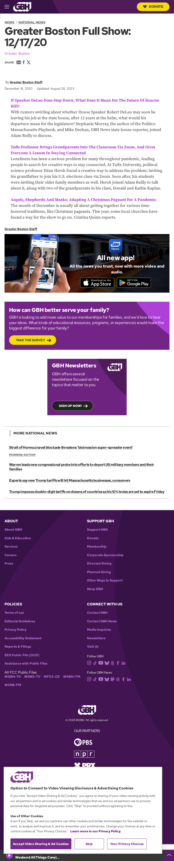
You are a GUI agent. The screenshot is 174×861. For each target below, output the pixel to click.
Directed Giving (99, 563)
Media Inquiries (99, 630)
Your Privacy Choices (127, 844)
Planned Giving (99, 572)
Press (9, 563)
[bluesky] (107, 662)
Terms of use (14, 613)
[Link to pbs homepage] (83, 742)
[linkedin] (123, 662)
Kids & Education (18, 538)
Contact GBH (97, 613)
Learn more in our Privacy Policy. (95, 831)
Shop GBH (95, 589)
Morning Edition (22, 455)
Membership (96, 546)
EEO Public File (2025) (22, 655)
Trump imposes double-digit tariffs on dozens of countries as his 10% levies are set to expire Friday (86, 491)
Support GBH (97, 530)
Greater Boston (17, 53)
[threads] (112, 662)
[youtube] (101, 662)
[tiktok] (95, 662)
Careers (11, 555)
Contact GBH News (102, 621)
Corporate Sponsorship (105, 555)
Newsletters (96, 638)
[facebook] (118, 662)
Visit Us (93, 647)
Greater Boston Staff (26, 82)
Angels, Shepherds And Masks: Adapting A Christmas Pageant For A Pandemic (83, 199)
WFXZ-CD (52, 677)
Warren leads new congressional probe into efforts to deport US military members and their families (81, 466)
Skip (89, 844)
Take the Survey (30, 340)
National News (31, 22)
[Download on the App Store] (97, 283)
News (9, 22)
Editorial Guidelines (20, 621)
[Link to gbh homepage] (22, 6)
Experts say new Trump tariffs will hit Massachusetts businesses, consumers (69, 480)
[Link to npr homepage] (84, 753)
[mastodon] (112, 679)
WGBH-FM (71, 677)
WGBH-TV (13, 677)
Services (11, 546)
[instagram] (89, 662)
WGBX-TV (32, 677)
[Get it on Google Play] (134, 283)
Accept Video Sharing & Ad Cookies (41, 844)
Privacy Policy (16, 630)
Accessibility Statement (23, 638)
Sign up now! (70, 406)
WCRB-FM (13, 685)
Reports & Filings (18, 647)
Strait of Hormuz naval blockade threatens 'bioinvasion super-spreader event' (71, 447)
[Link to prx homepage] (84, 765)
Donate (156, 6)
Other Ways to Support (105, 580)
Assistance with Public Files (26, 663)
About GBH (13, 530)
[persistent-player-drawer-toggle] (169, 855)
